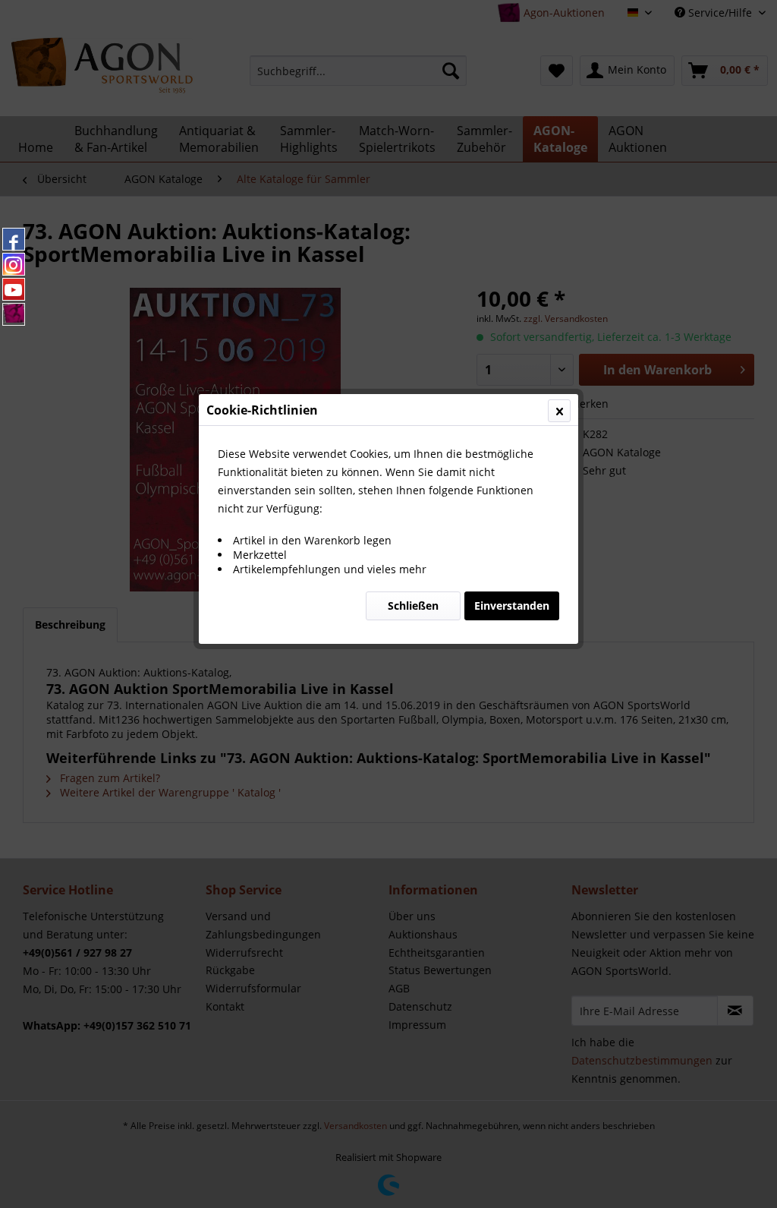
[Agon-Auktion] (13, 314)
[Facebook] (13, 239)
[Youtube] (13, 289)
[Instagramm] (13, 264)
